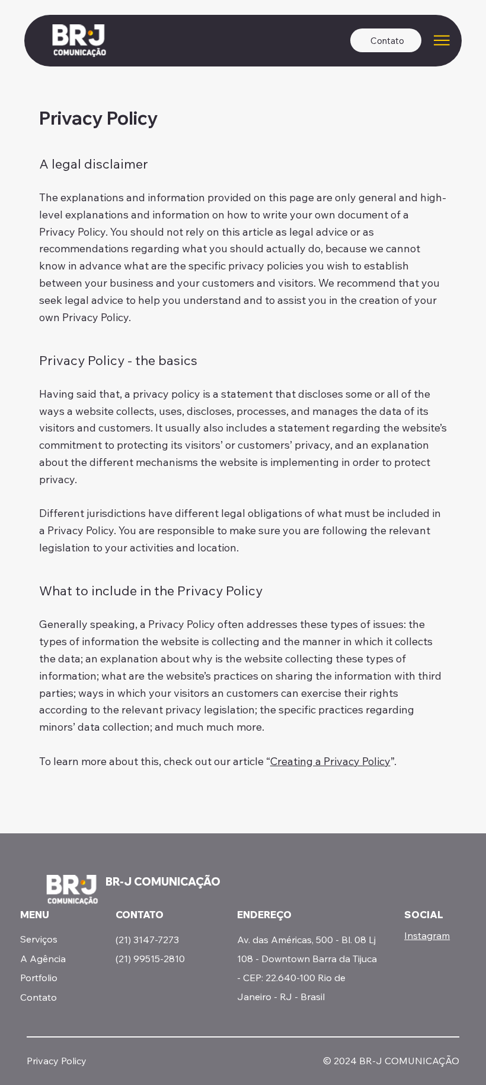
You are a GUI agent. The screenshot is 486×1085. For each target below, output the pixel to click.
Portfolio (38, 978)
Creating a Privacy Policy (330, 761)
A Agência (43, 959)
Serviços (38, 939)
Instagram (427, 935)
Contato (38, 997)
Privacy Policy (57, 1061)
